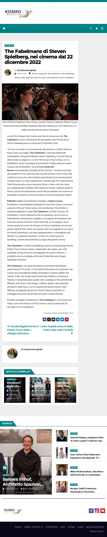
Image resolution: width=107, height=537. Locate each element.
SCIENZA (6, 475)
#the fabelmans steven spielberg (60, 78)
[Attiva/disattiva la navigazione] (102, 28)
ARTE (62, 527)
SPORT (81, 527)
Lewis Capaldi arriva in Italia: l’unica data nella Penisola (56, 328)
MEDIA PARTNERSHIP (95, 527)
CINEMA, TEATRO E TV (33, 527)
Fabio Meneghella (32, 489)
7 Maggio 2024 (12, 489)
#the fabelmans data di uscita (33, 78)
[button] (91, 28)
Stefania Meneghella (26, 70)
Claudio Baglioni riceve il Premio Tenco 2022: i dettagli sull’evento (23, 330)
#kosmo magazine (39, 73)
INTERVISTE (9, 45)
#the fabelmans (54, 73)
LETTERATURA (52, 527)
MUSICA (18, 527)
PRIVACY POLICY (97, 531)
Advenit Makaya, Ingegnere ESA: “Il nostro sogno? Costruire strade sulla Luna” (87, 440)
